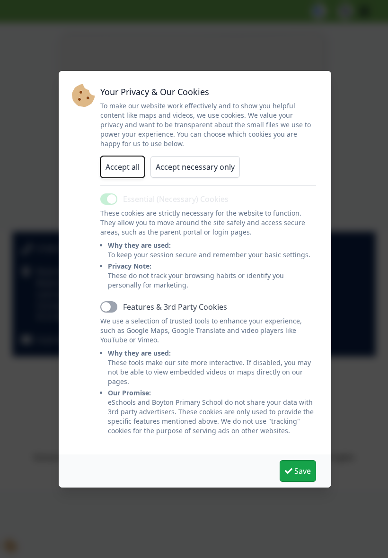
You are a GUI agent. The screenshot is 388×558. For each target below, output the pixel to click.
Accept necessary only (195, 167)
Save (301, 471)
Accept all (123, 167)
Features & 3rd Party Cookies (175, 307)
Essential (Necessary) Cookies (176, 199)
